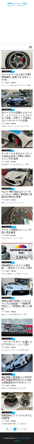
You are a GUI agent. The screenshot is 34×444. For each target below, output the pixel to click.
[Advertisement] (17, 25)
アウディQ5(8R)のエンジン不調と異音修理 (16, 231)
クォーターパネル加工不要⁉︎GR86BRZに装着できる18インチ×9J (16, 77)
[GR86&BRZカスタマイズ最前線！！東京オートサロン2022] (17, 251)
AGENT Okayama (11, 82)
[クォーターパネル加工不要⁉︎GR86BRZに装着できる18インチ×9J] (17, 60)
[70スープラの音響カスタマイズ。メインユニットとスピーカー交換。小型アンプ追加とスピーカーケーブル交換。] (17, 98)
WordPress (18, 438)
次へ (25, 429)
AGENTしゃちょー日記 (17, 3)
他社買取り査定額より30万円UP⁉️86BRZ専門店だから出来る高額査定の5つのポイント (16, 380)
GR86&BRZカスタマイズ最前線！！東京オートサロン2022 (16, 266)
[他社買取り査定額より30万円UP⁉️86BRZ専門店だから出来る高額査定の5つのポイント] (17, 363)
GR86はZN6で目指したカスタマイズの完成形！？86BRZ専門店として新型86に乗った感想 (16, 305)
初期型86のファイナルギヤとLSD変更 (16, 416)
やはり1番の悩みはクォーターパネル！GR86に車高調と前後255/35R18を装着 (16, 194)
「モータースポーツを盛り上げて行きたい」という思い (16, 343)
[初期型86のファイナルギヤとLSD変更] (17, 401)
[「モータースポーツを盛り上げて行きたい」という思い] (17, 327)
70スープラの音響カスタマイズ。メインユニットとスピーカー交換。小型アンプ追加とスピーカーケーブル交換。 (16, 116)
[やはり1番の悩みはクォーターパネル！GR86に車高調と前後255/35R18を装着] (17, 177)
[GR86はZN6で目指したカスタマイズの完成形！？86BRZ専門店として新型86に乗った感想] (17, 286)
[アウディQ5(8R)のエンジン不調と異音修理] (17, 215)
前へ (8, 429)
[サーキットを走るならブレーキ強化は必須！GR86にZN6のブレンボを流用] (17, 139)
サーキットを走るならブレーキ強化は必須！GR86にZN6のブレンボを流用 (16, 156)
